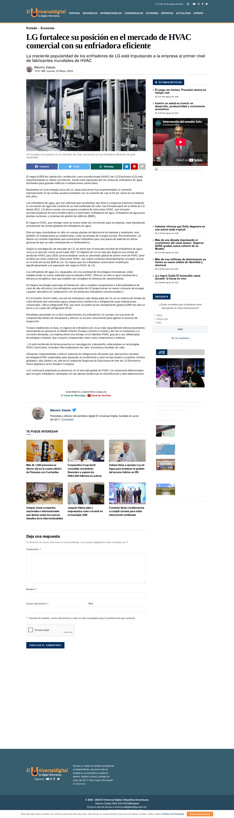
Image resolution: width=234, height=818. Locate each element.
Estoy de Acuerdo (200, 813)
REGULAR (162, 319)
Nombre (31, 589)
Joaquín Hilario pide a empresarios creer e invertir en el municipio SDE (85, 511)
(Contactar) (67, 419)
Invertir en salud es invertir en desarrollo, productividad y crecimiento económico (180, 106)
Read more (164, 417)
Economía (152, 13)
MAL (159, 322)
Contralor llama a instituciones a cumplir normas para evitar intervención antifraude (126, 511)
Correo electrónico (37, 603)
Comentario (33, 549)
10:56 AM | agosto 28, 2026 (167, 283)
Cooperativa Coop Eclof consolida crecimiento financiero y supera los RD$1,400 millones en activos (85, 470)
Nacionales (90, 13)
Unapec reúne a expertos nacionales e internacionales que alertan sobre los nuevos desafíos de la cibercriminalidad (44, 513)
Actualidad (183, 13)
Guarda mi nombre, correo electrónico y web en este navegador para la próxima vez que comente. (82, 618)
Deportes (167, 13)
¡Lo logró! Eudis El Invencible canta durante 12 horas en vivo (177, 277)
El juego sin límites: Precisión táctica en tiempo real (180, 91)
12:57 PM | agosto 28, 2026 (167, 97)
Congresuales (133, 13)
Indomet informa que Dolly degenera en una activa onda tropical (180, 227)
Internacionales (111, 13)
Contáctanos (79, 783)
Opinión (198, 13)
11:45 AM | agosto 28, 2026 (167, 269)
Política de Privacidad (173, 813)
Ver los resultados (180, 338)
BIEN (159, 315)
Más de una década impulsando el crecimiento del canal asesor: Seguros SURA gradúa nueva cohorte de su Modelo (179, 244)
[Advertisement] (117, 697)
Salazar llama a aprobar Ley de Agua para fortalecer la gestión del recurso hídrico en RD (127, 468)
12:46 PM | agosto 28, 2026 (167, 113)
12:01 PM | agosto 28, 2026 (167, 253)
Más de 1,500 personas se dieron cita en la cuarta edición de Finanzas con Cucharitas (44, 468)
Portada (74, 13)
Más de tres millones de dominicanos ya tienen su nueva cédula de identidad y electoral (180, 262)
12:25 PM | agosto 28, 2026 (167, 233)
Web (90, 603)
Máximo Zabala (44, 67)
